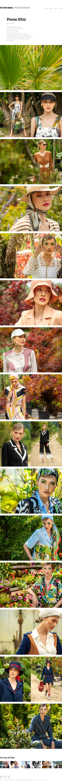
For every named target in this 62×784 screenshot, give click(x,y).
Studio (50, 8)
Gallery (46, 8)
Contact (56, 8)
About (60, 8)
